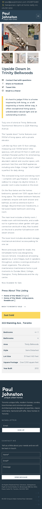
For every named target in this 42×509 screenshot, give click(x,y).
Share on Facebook (14, 84)
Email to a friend (12, 91)
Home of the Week (12, 296)
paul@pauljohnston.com (15, 2)
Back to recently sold (12, 306)
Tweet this (10, 87)
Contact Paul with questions (18, 80)
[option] (21, 37)
